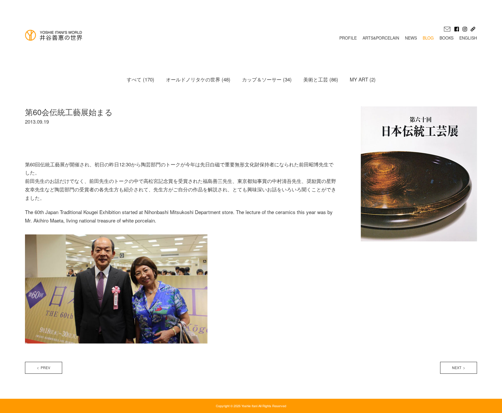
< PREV (43, 367)
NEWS (411, 38)
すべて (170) (140, 79)
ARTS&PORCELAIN (381, 38)
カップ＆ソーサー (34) (267, 79)
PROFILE (348, 38)
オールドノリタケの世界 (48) (198, 79)
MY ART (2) (363, 79)
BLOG (428, 38)
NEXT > (458, 367)
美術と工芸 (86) (320, 79)
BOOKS (446, 38)
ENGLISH (468, 38)
